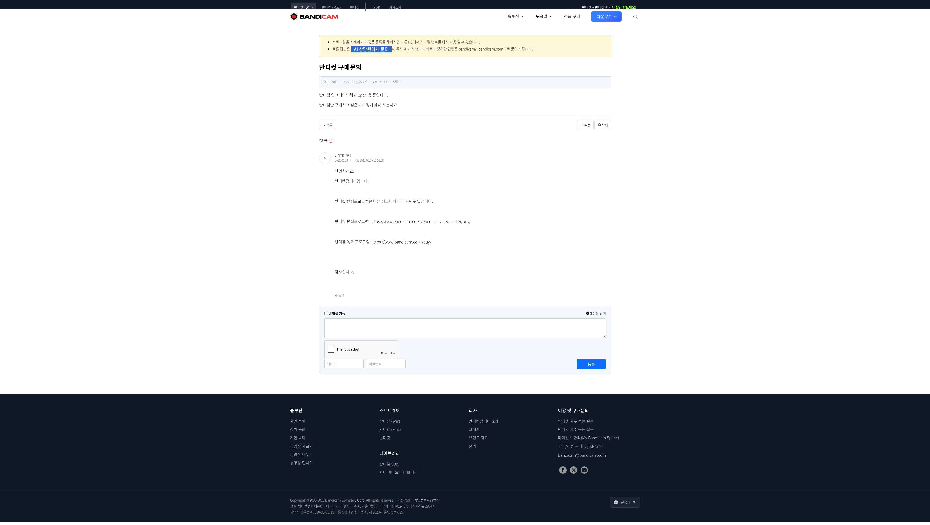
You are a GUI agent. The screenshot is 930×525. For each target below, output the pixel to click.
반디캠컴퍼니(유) (310, 505)
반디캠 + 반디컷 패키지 (609, 7)
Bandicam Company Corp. (345, 500)
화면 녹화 (298, 421)
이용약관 (404, 500)
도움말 (541, 16)
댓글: (397, 82)
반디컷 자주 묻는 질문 (576, 429)
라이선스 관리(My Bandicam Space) (588, 437)
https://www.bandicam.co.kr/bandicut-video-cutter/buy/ (421, 221)
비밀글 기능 (337, 313)
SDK (376, 7)
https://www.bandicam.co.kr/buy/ (401, 242)
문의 (472, 446)
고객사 (474, 429)
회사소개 (395, 7)
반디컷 (354, 7)
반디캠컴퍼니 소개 (484, 421)
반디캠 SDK (389, 464)
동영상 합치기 (301, 462)
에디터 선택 (597, 313)
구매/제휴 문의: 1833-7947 (580, 446)
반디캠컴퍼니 (343, 155)
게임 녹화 (298, 437)
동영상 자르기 (301, 446)
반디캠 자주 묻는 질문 (576, 421)
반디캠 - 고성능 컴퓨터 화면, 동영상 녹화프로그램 (314, 16)
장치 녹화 (298, 429)
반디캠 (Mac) (331, 7)
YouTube (584, 470)
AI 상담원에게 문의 (371, 49)
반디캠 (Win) (303, 7)
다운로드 (604, 16)
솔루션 (513, 16)
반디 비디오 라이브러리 (398, 472)
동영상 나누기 (301, 454)
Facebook (563, 470)
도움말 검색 (635, 16)
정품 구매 (572, 16)
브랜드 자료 (478, 437)
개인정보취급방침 (426, 500)
